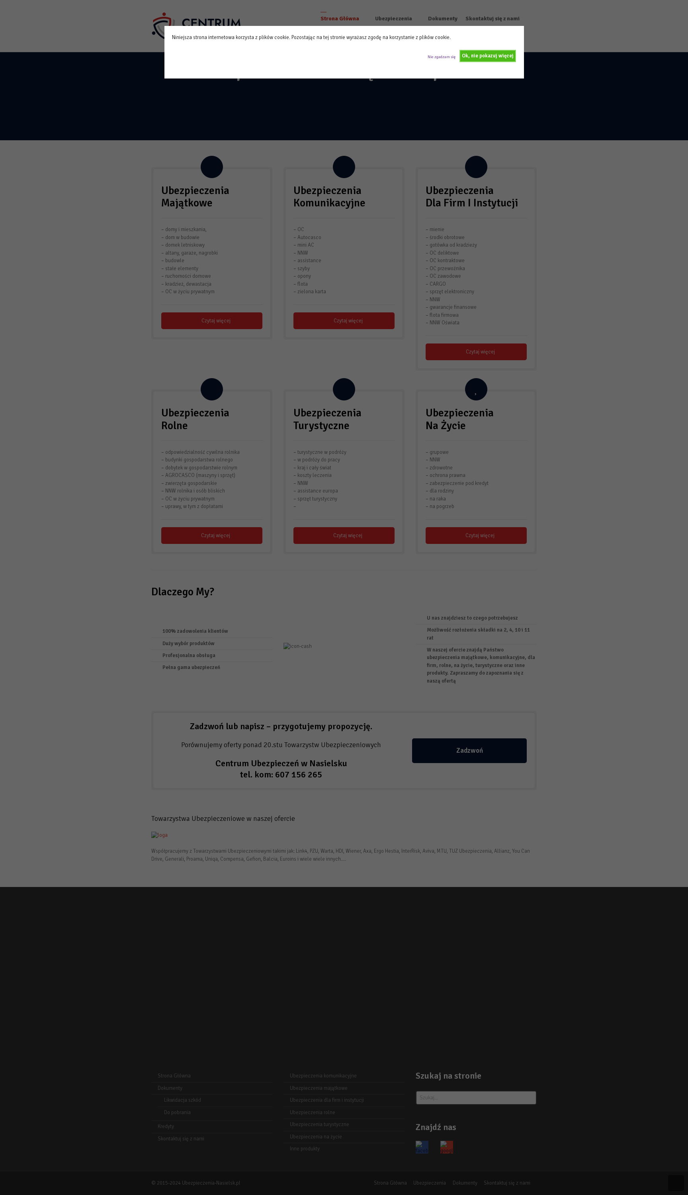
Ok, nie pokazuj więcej (488, 56)
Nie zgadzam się (441, 56)
